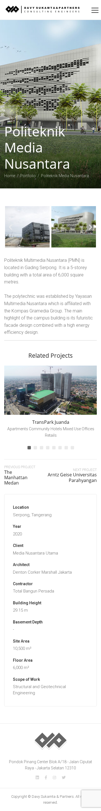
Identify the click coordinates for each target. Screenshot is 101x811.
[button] (10, 226)
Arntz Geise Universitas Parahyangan (72, 477)
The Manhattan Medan (15, 477)
